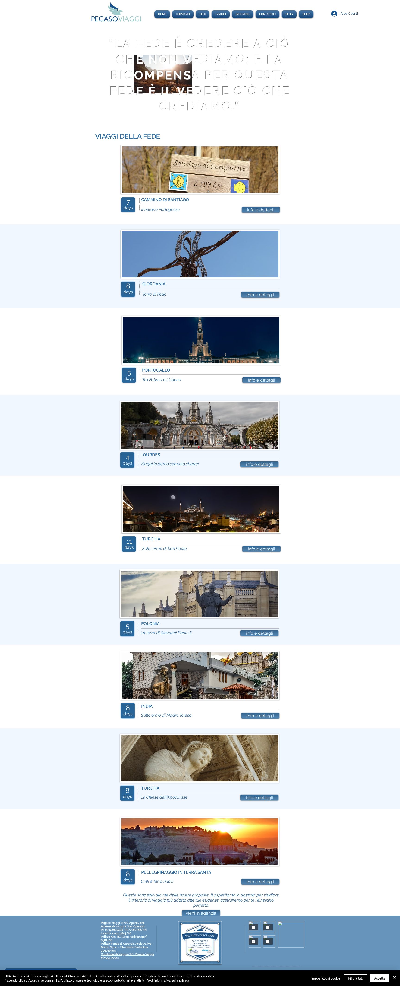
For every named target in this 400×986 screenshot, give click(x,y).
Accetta (379, 978)
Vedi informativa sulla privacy (168, 980)
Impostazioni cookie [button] (325, 978)
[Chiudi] (394, 978)
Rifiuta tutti (355, 978)
